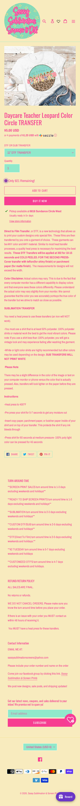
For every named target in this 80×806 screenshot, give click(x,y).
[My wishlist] (58, 21)
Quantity (8, 161)
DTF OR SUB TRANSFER (17, 145)
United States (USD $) (38, 747)
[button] (30, 135)
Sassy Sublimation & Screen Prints (44, 793)
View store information (20, 221)
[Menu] (73, 21)
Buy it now (40, 201)
